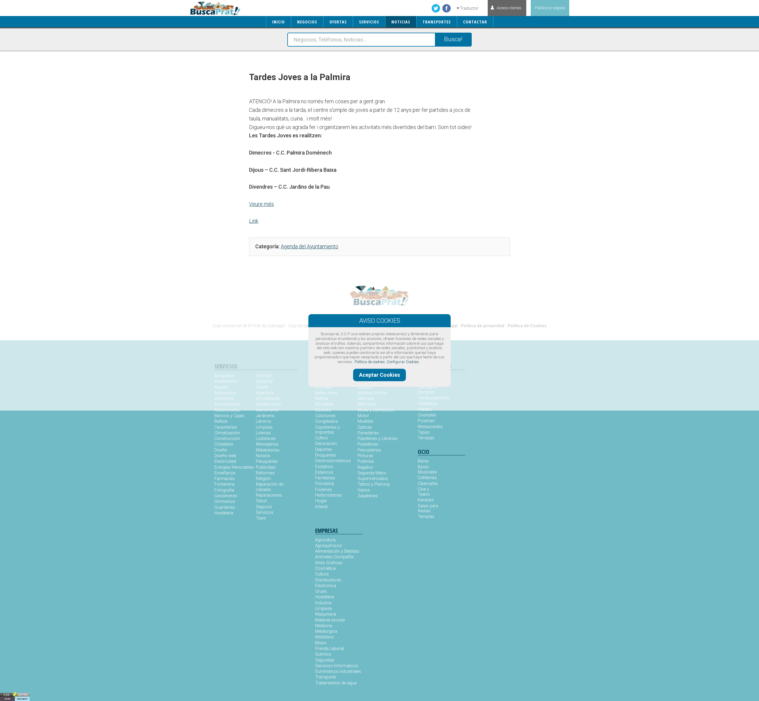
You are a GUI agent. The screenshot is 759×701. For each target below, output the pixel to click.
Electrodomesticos (333, 460)
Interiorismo (267, 410)
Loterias (263, 432)
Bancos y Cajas (229, 415)
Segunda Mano (372, 473)
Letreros (263, 421)
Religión (263, 478)
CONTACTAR (475, 22)
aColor (7, 698)
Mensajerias (267, 444)
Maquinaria (325, 614)
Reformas (265, 473)
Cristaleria (223, 444)
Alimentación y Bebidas (337, 551)
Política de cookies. (370, 362)
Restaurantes (429, 426)
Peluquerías (267, 461)
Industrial (264, 381)
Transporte (325, 677)
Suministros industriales (338, 671)
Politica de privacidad (482, 325)
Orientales (427, 415)
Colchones (325, 415)
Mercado (366, 398)
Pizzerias (426, 420)
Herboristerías (328, 495)
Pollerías (366, 461)
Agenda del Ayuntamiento (309, 246)
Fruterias (323, 489)
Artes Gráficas (328, 562)
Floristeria (324, 483)
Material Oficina (372, 392)
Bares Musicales (427, 470)
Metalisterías (268, 450)
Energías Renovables (234, 467)
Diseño (220, 450)
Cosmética (325, 568)
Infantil (262, 387)
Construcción (227, 438)
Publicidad (265, 467)
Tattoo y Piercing (374, 484)
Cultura (322, 574)
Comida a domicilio (427, 390)
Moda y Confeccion (376, 410)
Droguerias (325, 455)
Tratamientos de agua (336, 683)
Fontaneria (224, 484)
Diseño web (225, 455)
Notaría (263, 455)
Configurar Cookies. (403, 362)
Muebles (365, 421)
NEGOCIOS (307, 22)
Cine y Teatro (424, 492)
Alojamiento (225, 381)
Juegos (364, 387)
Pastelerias (368, 444)
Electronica (325, 585)
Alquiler (221, 387)
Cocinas (323, 410)
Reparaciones (269, 495)
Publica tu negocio (550, 8)
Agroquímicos (328, 545)
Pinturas (365, 455)
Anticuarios (225, 392)
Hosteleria (223, 513)
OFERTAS (338, 22)
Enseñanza (224, 473)
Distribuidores (328, 580)
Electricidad (225, 461)
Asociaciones (227, 404)
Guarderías (224, 507)
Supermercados (373, 478)
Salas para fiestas (428, 508)
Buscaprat (22, 698)
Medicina (323, 625)
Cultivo (321, 438)
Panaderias (368, 432)
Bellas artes (326, 392)
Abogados (224, 375)
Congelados (326, 421)
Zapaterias (368, 495)
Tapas (424, 432)
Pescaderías (369, 450)
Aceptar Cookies (379, 375)
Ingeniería (265, 392)
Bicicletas (324, 404)
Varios (364, 490)
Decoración (326, 443)
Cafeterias (427, 477)
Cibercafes (428, 483)
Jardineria (265, 415)
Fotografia (224, 490)
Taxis (261, 518)
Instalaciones (268, 404)
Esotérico (324, 466)
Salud (261, 500)
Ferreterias (325, 478)
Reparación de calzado (269, 487)
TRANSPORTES (436, 22)
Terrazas (426, 438)
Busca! (453, 39)
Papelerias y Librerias (378, 438)
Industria (323, 602)
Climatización (227, 432)
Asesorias (224, 398)
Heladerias (428, 403)
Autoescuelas (227, 410)
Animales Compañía (334, 556)
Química (323, 654)
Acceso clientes (509, 8)
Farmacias (224, 478)
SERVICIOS (369, 22)
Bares (423, 461)
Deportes (323, 449)
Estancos (324, 472)
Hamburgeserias (429, 397)
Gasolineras (225, 495)
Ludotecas (266, 438)
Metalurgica (326, 631)
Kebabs (425, 409)
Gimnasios (224, 501)
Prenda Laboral (329, 648)
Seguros (264, 506)
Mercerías (367, 404)
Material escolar (330, 620)
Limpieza (264, 427)
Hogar (321, 500)
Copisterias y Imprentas (327, 430)
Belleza (220, 421)
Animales (324, 387)
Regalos (365, 467)
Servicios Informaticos (336, 665)
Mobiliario (324, 637)
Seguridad (324, 660)
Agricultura (325, 540)
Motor (363, 415)
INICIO (278, 22)
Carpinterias (225, 427)
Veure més (261, 204)
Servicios (264, 512)
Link (253, 221)
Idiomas (263, 375)
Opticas (365, 427)
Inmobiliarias (268, 398)
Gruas (321, 591)
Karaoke (425, 500)
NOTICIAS (400, 22)
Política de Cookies (527, 325)
